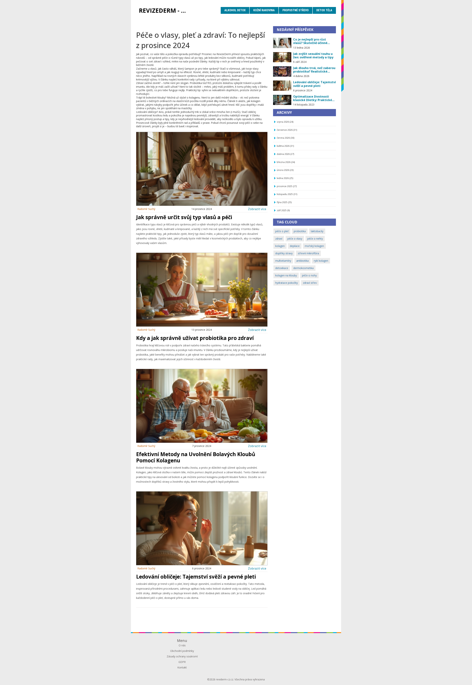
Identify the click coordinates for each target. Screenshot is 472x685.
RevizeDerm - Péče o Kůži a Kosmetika (165, 10)
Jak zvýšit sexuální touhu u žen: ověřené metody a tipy (313, 55)
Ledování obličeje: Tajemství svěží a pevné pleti (196, 576)
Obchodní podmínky (182, 651)
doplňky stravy (284, 253)
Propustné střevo (295, 10)
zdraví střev (310, 282)
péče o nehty (315, 238)
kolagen (280, 246)
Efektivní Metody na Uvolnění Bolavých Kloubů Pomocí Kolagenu (195, 457)
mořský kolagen (314, 246)
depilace (295, 246)
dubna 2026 (285, 154)
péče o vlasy (294, 238)
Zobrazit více (257, 209)
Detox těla (324, 10)
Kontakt (182, 667)
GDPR (182, 662)
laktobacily (317, 231)
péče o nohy (309, 275)
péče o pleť (282, 231)
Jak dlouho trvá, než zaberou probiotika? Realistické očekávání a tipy (314, 69)
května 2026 (285, 145)
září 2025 (283, 210)
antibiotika (302, 260)
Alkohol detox (235, 10)
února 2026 (285, 170)
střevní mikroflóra (308, 253)
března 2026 (286, 162)
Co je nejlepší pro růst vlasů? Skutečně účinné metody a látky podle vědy (312, 41)
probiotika (300, 231)
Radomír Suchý (146, 209)
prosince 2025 (287, 186)
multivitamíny (283, 260)
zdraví (278, 238)
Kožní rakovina (264, 10)
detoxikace (281, 268)
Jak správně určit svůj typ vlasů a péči (184, 217)
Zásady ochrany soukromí (182, 656)
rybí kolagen (321, 260)
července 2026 (287, 129)
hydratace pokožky (286, 282)
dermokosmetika (303, 268)
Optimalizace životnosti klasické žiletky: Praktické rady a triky (312, 98)
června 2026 (285, 137)
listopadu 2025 (287, 194)
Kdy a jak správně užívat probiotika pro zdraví (195, 337)
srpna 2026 (285, 121)
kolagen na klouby (286, 275)
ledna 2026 (285, 178)
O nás (182, 645)
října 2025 (284, 202)
